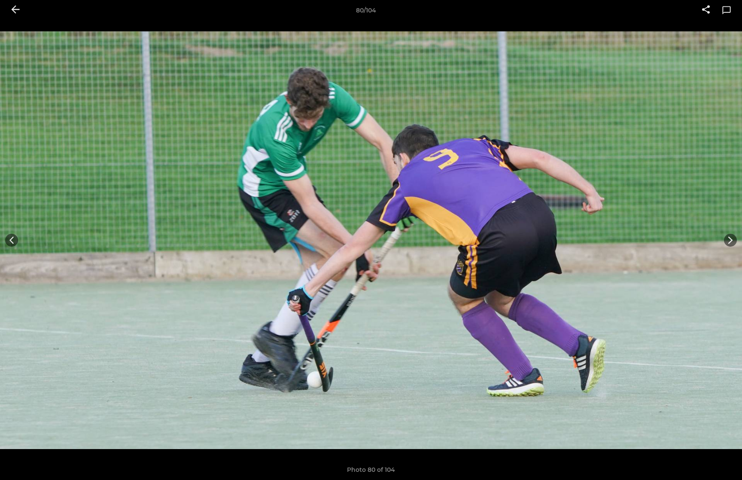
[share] (706, 10)
